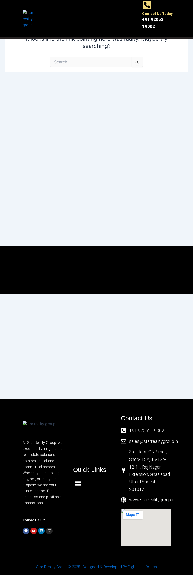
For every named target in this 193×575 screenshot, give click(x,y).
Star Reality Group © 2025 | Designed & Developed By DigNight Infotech (96, 567)
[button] (93, 18)
